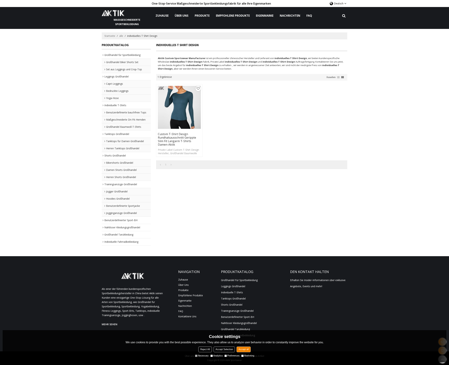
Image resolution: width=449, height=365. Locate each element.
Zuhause (162, 16)
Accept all (244, 349)
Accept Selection (224, 349)
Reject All (205, 349)
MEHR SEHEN (109, 324)
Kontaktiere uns (187, 316)
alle (121, 35)
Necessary (203, 355)
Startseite (109, 35)
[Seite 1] (160, 164)
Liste (338, 77)
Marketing (249, 355)
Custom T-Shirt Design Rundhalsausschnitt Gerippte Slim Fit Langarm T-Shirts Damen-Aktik (177, 139)
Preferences (233, 355)
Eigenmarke (264, 16)
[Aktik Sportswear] (127, 13)
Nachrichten (290, 16)
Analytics (218, 355)
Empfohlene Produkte (233, 16)
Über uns (181, 16)
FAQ (309, 16)
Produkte (202, 16)
